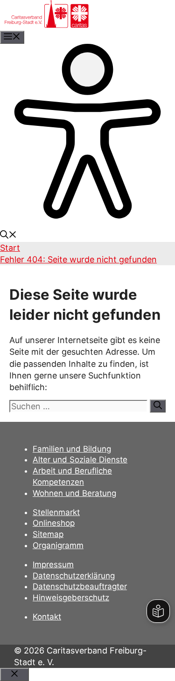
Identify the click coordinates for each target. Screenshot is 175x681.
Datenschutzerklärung (74, 575)
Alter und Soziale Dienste (80, 459)
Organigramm (58, 545)
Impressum (53, 564)
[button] (8, 236)
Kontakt (47, 616)
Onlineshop (54, 523)
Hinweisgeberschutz (71, 597)
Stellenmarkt (56, 512)
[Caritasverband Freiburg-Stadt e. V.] (47, 25)
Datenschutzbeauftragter (80, 586)
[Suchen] (158, 406)
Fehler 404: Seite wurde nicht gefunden (78, 259)
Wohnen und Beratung (74, 493)
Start (10, 248)
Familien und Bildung (72, 449)
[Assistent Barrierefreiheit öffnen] (87, 215)
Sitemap (48, 534)
